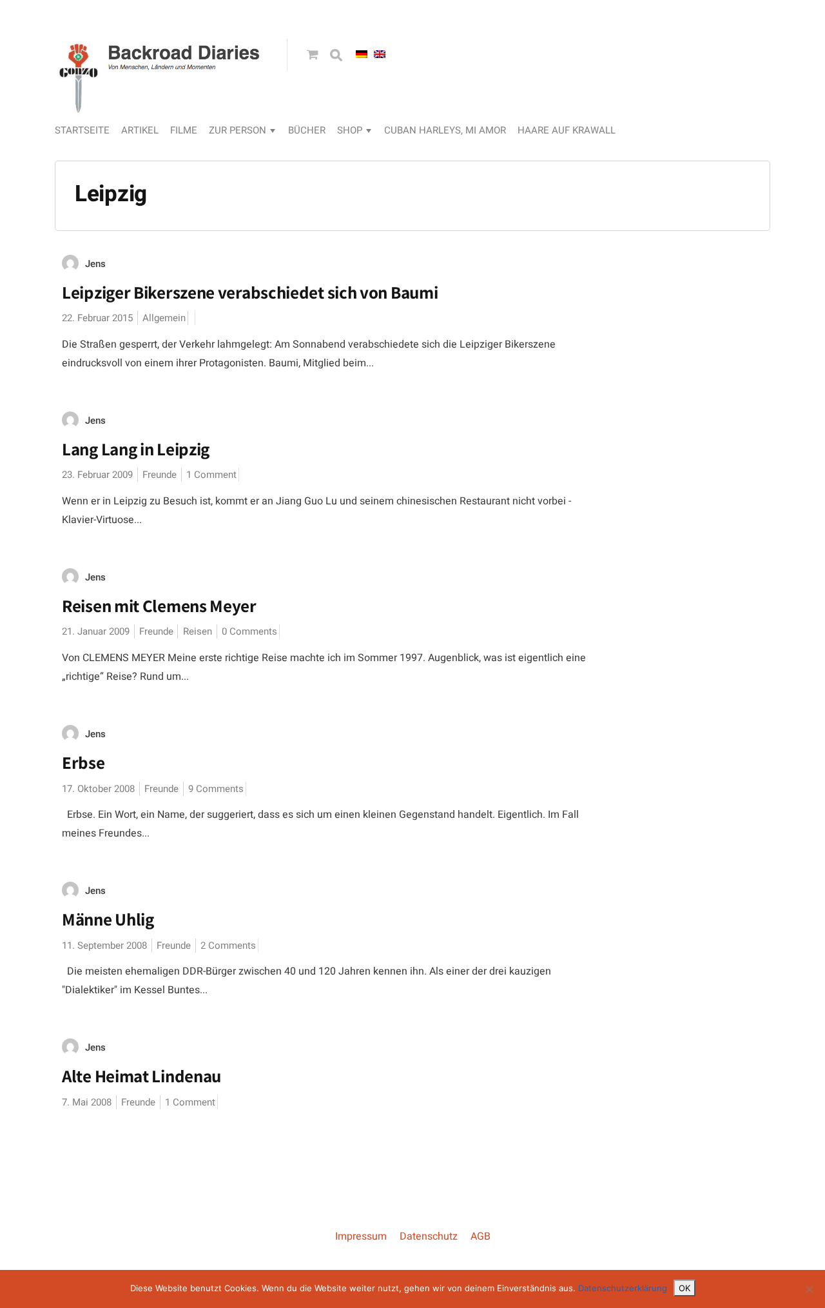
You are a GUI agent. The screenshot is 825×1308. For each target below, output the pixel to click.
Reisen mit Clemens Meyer (159, 605)
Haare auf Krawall (567, 130)
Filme (183, 130)
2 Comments (228, 945)
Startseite (82, 130)
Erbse (83, 762)
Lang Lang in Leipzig (135, 449)
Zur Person (237, 130)
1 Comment (211, 475)
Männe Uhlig (108, 919)
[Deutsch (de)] (361, 54)
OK (684, 1288)
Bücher (306, 130)
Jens (95, 264)
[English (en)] (379, 54)
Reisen (197, 631)
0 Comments (249, 631)
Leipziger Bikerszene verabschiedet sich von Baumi (250, 292)
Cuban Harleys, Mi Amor (445, 130)
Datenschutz (429, 1236)
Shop (349, 130)
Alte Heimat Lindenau (141, 1075)
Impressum (361, 1236)
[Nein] (808, 1289)
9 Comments (216, 789)
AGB (480, 1236)
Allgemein (164, 318)
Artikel (140, 130)
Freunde (159, 475)
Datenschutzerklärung (622, 1288)
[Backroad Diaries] (161, 101)
